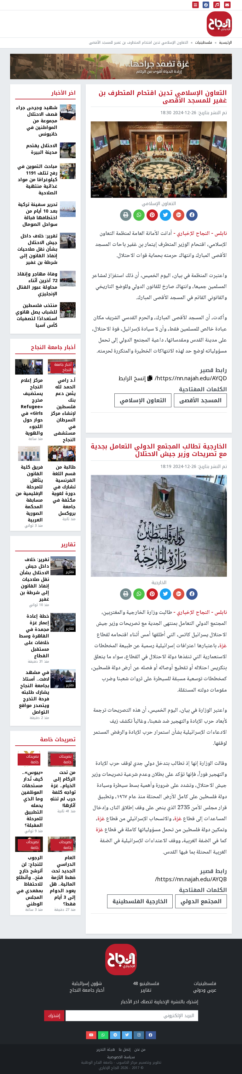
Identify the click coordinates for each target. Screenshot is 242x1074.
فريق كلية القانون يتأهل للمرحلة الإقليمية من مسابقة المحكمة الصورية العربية (29, 493)
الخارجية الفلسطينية (139, 901)
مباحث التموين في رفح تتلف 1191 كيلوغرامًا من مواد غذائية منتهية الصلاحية (37, 179)
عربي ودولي (204, 990)
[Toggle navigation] (195, 5)
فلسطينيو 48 (146, 983)
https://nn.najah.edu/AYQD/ (191, 378)
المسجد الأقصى (200, 400)
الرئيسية (225, 42)
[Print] (125, 215)
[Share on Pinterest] (152, 215)
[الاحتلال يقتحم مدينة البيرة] (68, 150)
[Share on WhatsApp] (139, 215)
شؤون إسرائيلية (87, 983)
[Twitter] (127, 1035)
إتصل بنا (124, 1049)
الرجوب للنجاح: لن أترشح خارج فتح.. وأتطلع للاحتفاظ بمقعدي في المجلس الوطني (29, 880)
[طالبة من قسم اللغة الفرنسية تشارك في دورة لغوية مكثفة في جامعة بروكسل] (62, 453)
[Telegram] (115, 1035)
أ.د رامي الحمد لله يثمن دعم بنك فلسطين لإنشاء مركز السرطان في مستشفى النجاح (63, 410)
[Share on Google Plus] (178, 215)
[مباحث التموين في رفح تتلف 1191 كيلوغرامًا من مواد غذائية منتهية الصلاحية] (68, 171)
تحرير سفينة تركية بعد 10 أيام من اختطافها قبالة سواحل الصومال (37, 214)
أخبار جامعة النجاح (53, 348)
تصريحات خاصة (58, 740)
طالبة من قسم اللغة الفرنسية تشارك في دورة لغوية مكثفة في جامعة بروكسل (64, 490)
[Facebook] (151, 1035)
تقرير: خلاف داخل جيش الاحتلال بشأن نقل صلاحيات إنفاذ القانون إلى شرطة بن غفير (37, 249)
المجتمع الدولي (201, 901)
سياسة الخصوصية (121, 1057)
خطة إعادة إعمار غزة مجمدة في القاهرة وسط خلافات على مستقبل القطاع (34, 636)
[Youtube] (91, 1035)
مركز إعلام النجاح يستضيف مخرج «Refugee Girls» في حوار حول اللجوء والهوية (32, 407)
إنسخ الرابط (132, 378)
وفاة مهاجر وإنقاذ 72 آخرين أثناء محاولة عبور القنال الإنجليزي (37, 284)
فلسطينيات (203, 42)
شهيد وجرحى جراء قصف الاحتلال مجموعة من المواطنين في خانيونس (36, 120)
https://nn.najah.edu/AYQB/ (191, 879)
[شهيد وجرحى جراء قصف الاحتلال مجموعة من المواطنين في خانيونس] (68, 112)
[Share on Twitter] (165, 215)
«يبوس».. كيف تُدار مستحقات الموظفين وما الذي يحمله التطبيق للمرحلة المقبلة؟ (32, 799)
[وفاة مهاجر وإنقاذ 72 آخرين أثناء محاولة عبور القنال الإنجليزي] (68, 278)
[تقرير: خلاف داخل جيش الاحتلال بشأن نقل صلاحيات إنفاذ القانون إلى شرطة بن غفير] (68, 240)
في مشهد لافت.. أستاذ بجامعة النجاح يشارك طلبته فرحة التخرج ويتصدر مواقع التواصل (34, 692)
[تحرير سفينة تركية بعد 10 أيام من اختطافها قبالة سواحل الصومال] (68, 209)
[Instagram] (139, 1035)
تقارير (68, 545)
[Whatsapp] (103, 1035)
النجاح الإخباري (219, 23)
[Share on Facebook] (192, 215)
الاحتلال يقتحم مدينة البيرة (41, 149)
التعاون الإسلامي (143, 400)
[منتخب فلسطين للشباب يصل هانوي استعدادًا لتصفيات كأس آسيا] (68, 310)
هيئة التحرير (105, 1049)
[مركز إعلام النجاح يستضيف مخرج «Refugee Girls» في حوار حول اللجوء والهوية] (29, 367)
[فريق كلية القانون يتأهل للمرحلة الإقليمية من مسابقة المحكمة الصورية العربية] (29, 453)
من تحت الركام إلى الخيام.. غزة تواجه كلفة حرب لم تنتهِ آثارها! (63, 789)
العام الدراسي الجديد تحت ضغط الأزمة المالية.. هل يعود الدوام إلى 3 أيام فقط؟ (62, 880)
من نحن (140, 1049)
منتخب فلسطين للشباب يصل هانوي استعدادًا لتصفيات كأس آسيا (36, 315)
